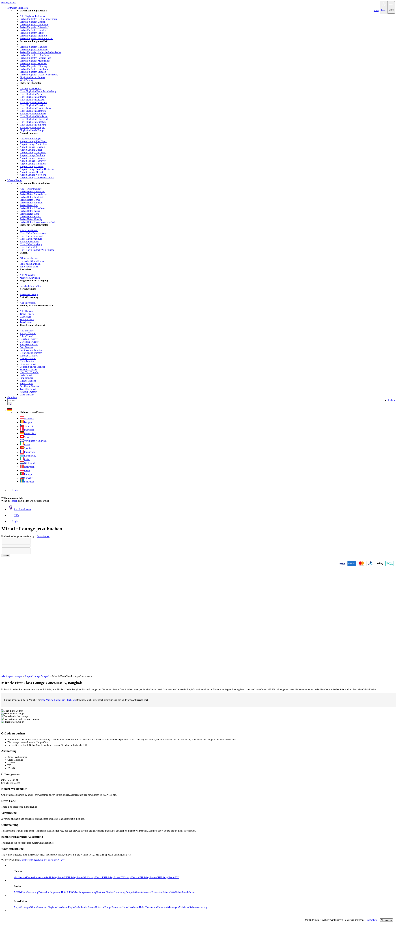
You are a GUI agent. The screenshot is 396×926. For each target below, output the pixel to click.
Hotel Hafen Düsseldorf (31, 236)
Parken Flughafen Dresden (33, 30)
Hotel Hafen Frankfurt (31, 238)
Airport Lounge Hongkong (33, 163)
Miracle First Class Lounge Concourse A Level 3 (43, 860)
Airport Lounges (22, 907)
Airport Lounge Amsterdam (33, 144)
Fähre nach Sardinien (30, 263)
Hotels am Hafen (137, 907)
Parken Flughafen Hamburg (33, 46)
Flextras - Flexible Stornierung (111, 892)
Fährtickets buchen (29, 258)
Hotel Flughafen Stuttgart (32, 127)
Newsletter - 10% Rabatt (170, 892)
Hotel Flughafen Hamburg (33, 110)
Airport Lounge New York (33, 174)
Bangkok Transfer (28, 339)
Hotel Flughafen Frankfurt (32, 105)
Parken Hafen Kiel (29, 205)
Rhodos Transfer (28, 380)
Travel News (26, 322)
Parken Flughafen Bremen (32, 21)
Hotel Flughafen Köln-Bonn (33, 116)
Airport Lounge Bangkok (32, 147)
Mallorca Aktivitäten (30, 277)
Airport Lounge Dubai (31, 149)
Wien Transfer (27, 394)
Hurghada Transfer (29, 355)
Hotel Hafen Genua (29, 241)
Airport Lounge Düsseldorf (33, 152)
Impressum (55, 892)
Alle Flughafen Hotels (30, 88)
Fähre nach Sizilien (29, 266)
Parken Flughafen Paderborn (34, 69)
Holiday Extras (8, 2)
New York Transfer (29, 372)
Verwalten (372, 920)
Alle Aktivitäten (27, 275)
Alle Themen (26, 311)
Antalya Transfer (28, 333)
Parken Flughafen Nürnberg (33, 66)
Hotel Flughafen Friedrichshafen (36, 108)
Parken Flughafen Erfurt (31, 33)
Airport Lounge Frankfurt (32, 155)
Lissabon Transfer (28, 364)
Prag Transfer (26, 378)
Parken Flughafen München (33, 63)
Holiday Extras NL (77, 877)
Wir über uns (20, 877)
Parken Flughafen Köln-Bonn (34, 55)
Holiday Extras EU (169, 877)
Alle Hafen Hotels (29, 230)
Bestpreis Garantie (135, 892)
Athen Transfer (27, 336)
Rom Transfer (26, 383)
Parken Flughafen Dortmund (34, 24)
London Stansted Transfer (32, 366)
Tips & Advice (27, 319)
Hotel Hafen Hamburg (31, 244)
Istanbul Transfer (28, 358)
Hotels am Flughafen (68, 907)
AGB (16, 892)
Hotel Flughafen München (33, 122)
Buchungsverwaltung (85, 892)
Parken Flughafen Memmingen (35, 60)
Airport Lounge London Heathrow (37, 169)
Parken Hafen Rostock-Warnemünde (38, 222)
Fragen (14, 500)
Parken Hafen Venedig (31, 219)
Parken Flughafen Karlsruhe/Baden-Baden (40, 52)
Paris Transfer (26, 375)
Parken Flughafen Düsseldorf (34, 27)
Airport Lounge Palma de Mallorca (37, 177)
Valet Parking (26, 80)
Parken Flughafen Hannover (33, 49)
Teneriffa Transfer (28, 389)
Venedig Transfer (28, 391)
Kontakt (147, 892)
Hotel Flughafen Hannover (33, 113)
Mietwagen (173, 907)
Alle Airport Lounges (30, 138)
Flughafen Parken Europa (32, 77)
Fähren (33, 907)
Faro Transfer (26, 347)
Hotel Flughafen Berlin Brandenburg (38, 91)
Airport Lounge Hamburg (32, 158)
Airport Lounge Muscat (31, 172)
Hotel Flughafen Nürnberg (33, 124)
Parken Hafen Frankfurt (31, 197)
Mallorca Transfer (28, 369)
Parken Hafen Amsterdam (32, 191)
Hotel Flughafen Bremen (32, 94)
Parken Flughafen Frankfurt (33, 35)
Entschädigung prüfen (30, 286)
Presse (154, 892)
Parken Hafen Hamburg (31, 202)
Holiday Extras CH (150, 877)
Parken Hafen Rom (29, 213)
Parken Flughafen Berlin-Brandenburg (38, 19)
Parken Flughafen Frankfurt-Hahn (36, 38)
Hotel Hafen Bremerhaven (33, 233)
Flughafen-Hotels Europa (32, 130)
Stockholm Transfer (29, 386)
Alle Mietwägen (28, 302)
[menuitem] (204, 94)
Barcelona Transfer (29, 341)
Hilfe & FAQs (68, 892)
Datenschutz (44, 892)
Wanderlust (25, 316)
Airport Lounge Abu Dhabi (33, 141)
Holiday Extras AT (132, 877)
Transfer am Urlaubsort (156, 907)
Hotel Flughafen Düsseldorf (33, 102)
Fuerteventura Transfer (31, 350)
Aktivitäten (184, 907)
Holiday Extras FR (96, 877)
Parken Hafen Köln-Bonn (32, 208)
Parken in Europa (86, 907)
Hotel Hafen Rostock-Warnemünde (37, 250)
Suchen (391, 400)
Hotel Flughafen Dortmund (33, 97)
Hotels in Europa (103, 907)
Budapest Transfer (29, 344)
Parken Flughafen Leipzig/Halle (35, 58)
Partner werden (41, 877)
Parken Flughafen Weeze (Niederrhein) (39, 74)
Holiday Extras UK (58, 877)
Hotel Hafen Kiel (28, 247)
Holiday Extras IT (114, 877)
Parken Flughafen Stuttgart (33, 71)
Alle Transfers (27, 330)
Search (5, 556)
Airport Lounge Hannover (32, 161)
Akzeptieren (386, 920)
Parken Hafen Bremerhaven (33, 194)
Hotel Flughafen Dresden (32, 99)
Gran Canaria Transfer (31, 353)
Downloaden (43, 536)
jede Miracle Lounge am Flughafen (58, 700)
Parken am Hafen (120, 907)
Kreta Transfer (27, 361)
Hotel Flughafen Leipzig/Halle (35, 119)
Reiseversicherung (29, 294)
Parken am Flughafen (47, 907)
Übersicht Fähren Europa (32, 261)
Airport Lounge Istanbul (31, 166)
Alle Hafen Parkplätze (30, 188)
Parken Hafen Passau (30, 211)
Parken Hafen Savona (30, 216)
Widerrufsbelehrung (28, 892)
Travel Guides (27, 314)
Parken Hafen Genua (30, 199)
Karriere (30, 877)
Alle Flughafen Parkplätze (32, 16)
